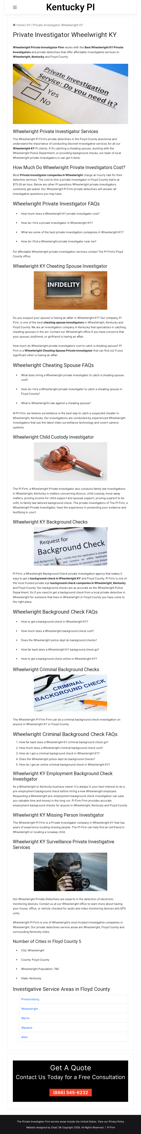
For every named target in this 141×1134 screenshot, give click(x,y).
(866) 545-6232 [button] (70, 1092)
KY (29, 25)
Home (20, 25)
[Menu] (15, 8)
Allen (24, 1037)
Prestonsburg (30, 999)
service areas (58, 1121)
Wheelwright (29, 1009)
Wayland (26, 1027)
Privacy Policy (116, 1121)
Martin (25, 1018)
